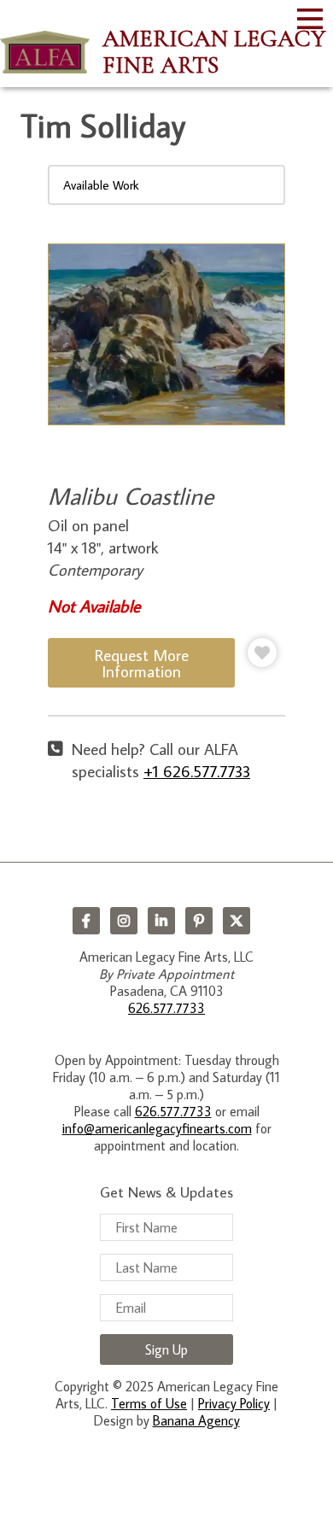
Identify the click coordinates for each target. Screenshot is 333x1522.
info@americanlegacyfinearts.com (157, 1128)
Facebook (86, 920)
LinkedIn (161, 920)
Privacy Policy (234, 1403)
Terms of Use (149, 1403)
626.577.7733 (166, 1007)
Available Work (101, 185)
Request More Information (142, 663)
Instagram (123, 920)
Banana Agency (196, 1420)
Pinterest (199, 920)
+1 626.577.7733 (196, 770)
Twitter (236, 920)
